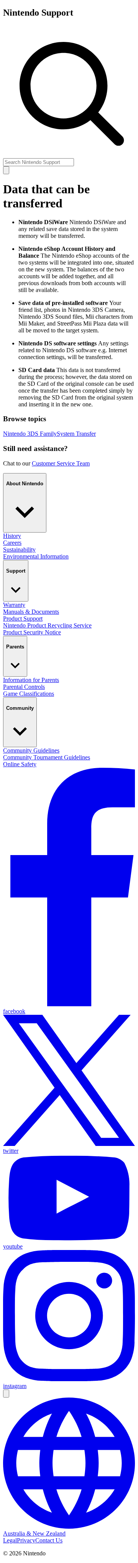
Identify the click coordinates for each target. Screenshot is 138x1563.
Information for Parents (31, 680)
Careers (12, 542)
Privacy (26, 1540)
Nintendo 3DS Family (30, 433)
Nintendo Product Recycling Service (47, 625)
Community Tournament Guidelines (46, 757)
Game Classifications (28, 693)
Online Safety (19, 764)
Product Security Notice (32, 632)
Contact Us (48, 1540)
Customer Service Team (61, 463)
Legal (10, 1540)
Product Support (23, 618)
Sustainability (19, 549)
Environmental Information (36, 556)
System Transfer (76, 433)
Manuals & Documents (31, 611)
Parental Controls (24, 687)
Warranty (14, 605)
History (12, 536)
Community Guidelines (31, 750)
